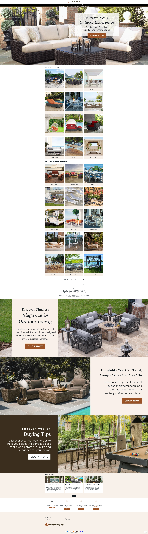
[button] (99, 2)
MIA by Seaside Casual (73, 274)
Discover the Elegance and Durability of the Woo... (73, 485)
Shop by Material (69, 6)
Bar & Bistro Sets (93, 89)
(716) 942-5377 (96, 506)
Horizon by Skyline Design (93, 274)
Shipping (66, 518)
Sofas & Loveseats (54, 157)
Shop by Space (76, 6)
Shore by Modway (73, 229)
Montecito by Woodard (54, 229)
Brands (82, 6)
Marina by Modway (54, 274)
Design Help (87, 6)
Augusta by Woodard (54, 184)
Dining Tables (73, 157)
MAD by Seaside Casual (93, 184)
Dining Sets (73, 89)
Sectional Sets (54, 89)
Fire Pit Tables (73, 112)
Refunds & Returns (67, 519)
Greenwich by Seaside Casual (93, 229)
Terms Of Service (67, 523)
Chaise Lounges (54, 112)
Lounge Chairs (93, 134)
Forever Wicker (75, 532)
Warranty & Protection (68, 517)
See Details (52, 507)
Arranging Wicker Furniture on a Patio (92, 484)
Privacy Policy (66, 520)
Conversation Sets (93, 112)
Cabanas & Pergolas (93, 157)
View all (74, 495)
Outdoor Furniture (62, 6)
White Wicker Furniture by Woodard (53, 484)
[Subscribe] (99, 519)
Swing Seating (54, 134)
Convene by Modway (73, 184)
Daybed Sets (73, 134)
